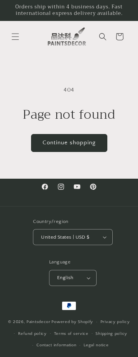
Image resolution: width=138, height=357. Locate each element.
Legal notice (96, 345)
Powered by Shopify (72, 322)
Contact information (56, 345)
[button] (15, 36)
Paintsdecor (38, 322)
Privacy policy (115, 322)
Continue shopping (69, 142)
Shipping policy (111, 333)
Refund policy (32, 333)
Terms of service (71, 333)
